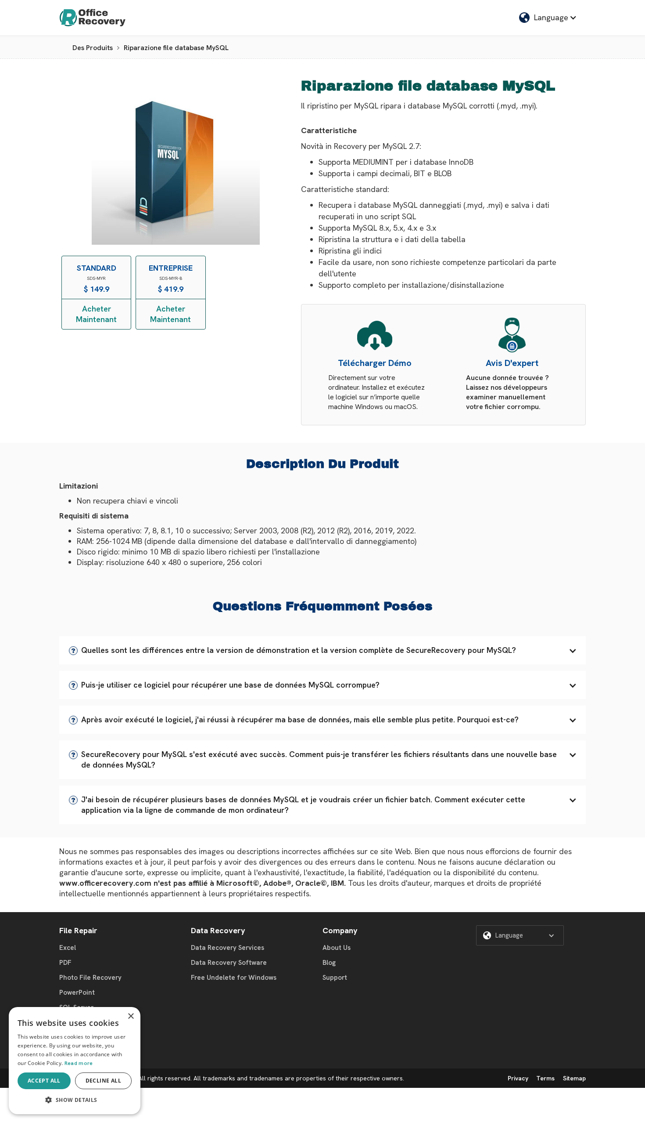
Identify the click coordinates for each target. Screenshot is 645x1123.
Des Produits (92, 47)
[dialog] (74, 1060)
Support (334, 977)
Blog (329, 962)
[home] (92, 17)
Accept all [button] (44, 1080)
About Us (336, 947)
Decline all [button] (103, 1080)
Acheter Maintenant (96, 314)
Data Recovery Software (229, 962)
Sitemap (574, 1078)
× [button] (130, 1016)
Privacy (518, 1078)
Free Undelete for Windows (233, 977)
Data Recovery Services (227, 947)
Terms (545, 1078)
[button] (322, 650)
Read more (78, 1063)
